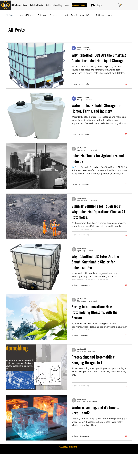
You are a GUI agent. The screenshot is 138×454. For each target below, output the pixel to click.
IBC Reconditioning (104, 15)
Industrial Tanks (25, 15)
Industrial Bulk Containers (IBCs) (76, 15)
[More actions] (127, 48)
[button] (120, 5)
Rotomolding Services (47, 15)
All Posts (9, 15)
